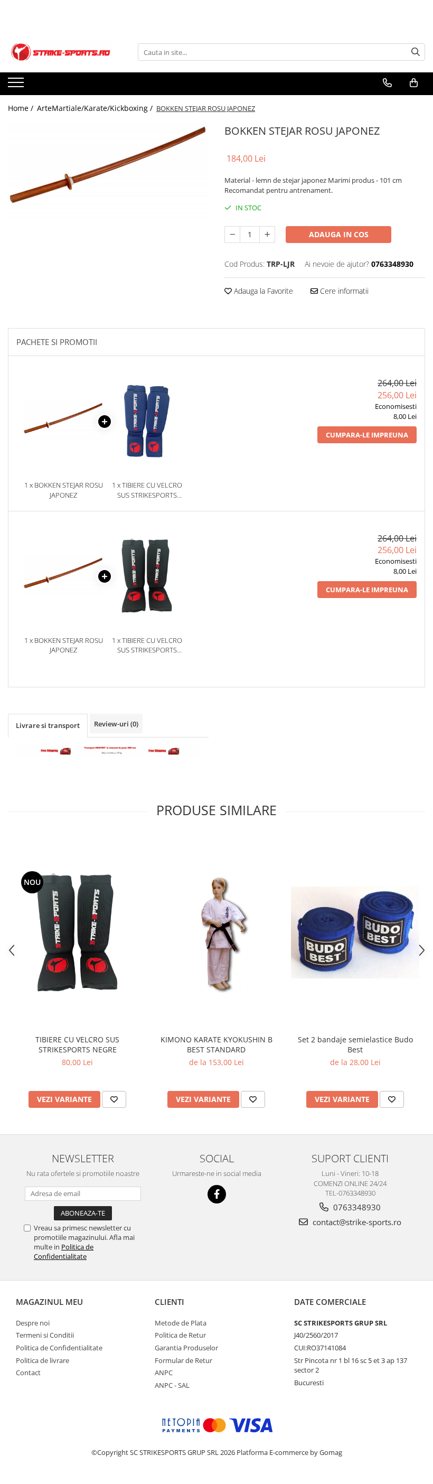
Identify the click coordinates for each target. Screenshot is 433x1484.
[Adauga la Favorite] (114, 1099)
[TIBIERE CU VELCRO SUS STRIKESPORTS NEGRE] (77, 933)
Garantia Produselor (186, 1347)
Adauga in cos (339, 234)
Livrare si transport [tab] (48, 725)
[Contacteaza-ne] (387, 83)
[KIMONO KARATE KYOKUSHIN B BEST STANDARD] (216, 933)
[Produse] (17, 86)
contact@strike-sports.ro (355, 1222)
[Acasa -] (61, 52)
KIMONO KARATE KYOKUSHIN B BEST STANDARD (216, 1044)
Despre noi (33, 1323)
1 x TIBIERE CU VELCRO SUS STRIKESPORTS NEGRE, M (147, 645)
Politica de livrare (42, 1360)
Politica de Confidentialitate (63, 1251)
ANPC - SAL (172, 1385)
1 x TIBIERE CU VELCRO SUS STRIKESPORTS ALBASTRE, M (147, 490)
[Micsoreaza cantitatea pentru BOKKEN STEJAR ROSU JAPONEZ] (232, 234)
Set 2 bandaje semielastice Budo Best (355, 1044)
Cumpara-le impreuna (367, 435)
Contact (28, 1372)
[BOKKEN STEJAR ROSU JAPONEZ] (108, 172)
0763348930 (356, 1207)
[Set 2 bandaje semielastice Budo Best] (355, 932)
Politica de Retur (180, 1335)
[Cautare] (415, 52)
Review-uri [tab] (116, 724)
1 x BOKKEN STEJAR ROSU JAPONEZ (63, 490)
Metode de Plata (180, 1323)
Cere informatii (343, 291)
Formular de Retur (183, 1360)
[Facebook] (217, 1194)
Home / (21, 108)
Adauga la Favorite (262, 291)
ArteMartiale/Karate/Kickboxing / (96, 108)
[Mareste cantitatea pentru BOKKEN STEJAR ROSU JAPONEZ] (267, 234)
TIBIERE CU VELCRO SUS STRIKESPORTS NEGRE (77, 1044)
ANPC (164, 1372)
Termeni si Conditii (45, 1335)
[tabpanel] (108, 172)
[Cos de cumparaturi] (413, 83)
